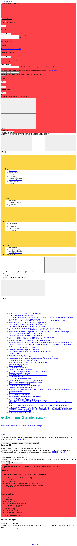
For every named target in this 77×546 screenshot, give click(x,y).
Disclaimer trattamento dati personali (12, 529)
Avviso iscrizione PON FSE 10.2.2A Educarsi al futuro (26, 333)
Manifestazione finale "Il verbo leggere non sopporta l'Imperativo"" (30, 362)
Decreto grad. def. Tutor (16, 376)
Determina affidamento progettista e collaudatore (24, 350)
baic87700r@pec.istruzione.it (26, 485)
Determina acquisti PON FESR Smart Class (23, 348)
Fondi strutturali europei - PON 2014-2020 (22, 412)
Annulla (4, 132)
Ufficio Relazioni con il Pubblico (15, 503)
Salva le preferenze (16, 463)
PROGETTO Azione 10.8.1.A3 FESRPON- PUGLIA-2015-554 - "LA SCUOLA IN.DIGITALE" (40, 409)
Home (7, 274)
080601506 (11, 480)
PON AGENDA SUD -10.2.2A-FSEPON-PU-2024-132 (27, 314)
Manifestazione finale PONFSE (19, 355)
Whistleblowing (10, 509)
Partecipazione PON (15, 366)
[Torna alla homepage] (38, 134)
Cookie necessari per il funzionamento (13, 457)
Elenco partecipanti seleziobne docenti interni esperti (25, 382)
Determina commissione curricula (19, 373)
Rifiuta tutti (17, 443)
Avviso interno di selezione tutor (19, 394)
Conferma (11, 132)
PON (6, 276)
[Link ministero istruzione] (10, 3)
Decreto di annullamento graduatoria (20, 369)
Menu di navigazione (38, 295)
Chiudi (3, 82)
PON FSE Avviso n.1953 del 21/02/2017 (22, 398)
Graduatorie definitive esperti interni (20, 378)
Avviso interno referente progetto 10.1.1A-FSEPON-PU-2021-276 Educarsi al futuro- (36, 330)
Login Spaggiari (52, 70)
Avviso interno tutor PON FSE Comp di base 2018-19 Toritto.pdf (21, 426)
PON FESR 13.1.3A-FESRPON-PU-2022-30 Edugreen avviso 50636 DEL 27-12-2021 (37, 321)
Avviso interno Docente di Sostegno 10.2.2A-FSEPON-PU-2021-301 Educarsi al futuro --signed (39, 332)
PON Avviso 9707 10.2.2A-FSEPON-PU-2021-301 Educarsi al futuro (31, 337)
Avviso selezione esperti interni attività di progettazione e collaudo (30, 351)
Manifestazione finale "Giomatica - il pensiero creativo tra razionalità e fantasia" (34, 359)
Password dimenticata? (8, 41)
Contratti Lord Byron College (18, 364)
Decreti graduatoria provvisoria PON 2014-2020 (24, 385)
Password (23, 38)
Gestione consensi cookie (13, 510)
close (3, 152)
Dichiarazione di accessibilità (14, 505)
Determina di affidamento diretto (19, 367)
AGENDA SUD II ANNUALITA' (24, 315)
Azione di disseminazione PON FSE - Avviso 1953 (25, 396)
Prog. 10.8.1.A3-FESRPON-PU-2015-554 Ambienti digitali (28, 400)
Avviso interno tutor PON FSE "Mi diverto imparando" (26, 380)
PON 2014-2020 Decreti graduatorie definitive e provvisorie (28, 375)
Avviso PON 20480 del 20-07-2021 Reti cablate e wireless (27, 324)
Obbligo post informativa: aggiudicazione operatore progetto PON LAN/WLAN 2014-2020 (38, 407)
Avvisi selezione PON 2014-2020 (19, 384)
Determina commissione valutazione (20, 387)
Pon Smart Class (14, 353)
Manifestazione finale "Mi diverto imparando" (23, 360)
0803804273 (12, 481)
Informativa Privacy (11, 501)
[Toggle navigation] (16, 143)
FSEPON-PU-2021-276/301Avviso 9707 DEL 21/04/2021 (27, 326)
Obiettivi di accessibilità (12, 507)
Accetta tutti (31, 443)
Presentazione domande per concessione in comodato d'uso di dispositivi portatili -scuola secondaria (40, 342)
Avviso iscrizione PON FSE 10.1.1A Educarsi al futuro (26, 335)
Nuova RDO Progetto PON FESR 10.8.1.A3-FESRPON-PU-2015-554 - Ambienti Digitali (38, 405)
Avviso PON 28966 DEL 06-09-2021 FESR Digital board (27, 323)
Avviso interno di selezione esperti (19, 393)
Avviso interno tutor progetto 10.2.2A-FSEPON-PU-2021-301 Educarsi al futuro (34, 328)
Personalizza (5, 443)
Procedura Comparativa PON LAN (20, 411)
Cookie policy (9, 498)
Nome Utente (24, 36)
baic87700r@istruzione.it (25, 483)
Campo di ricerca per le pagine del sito (13, 272)
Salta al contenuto (6, 1)
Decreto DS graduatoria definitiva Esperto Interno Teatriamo (28, 371)
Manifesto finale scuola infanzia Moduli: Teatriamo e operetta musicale (31, 357)
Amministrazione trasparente (14, 512)
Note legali (8, 500)
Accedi (4, 26)
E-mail (22, 67)
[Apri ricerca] (60, 143)
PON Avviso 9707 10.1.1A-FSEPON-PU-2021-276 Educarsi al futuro (31, 339)
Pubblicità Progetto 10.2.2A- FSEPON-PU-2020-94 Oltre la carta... (30, 341)
